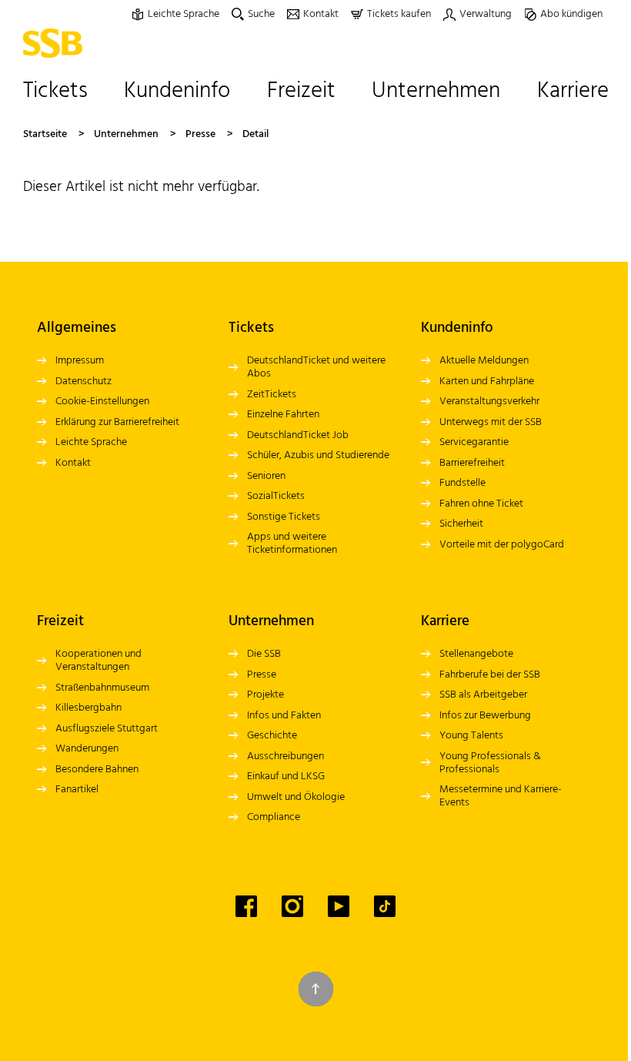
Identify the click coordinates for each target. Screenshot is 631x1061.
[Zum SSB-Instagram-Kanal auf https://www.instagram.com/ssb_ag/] (292, 906)
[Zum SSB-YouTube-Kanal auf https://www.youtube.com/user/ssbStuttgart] (338, 906)
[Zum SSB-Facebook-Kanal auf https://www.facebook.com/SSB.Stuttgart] (246, 906)
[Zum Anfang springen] (316, 989)
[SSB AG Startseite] (56, 43)
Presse (200, 134)
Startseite (45, 134)
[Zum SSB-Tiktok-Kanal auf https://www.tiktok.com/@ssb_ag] (385, 906)
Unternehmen (126, 134)
